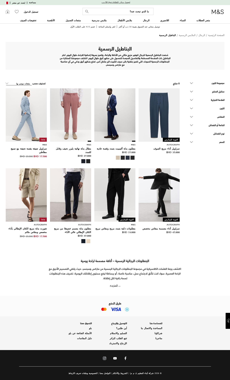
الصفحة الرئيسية (216, 35)
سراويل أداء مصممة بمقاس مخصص (161, 228)
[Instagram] (104, 359)
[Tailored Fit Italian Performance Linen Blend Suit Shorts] (26, 194)
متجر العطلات (203, 20)
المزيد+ (114, 285)
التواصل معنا (105, 373)
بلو (90, 328)
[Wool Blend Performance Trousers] (159, 115)
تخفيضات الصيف (28, 20)
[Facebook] (125, 359)
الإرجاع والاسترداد (118, 343)
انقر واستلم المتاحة (106, 26)
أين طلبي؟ (121, 328)
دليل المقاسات (84, 338)
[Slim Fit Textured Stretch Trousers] (26, 115)
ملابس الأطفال (125, 20)
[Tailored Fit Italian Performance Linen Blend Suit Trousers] (70, 194)
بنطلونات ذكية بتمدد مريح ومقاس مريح (115, 228)
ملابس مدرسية (99, 20)
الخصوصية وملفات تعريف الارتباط (83, 373)
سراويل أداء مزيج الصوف (166, 148)
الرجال (146, 20)
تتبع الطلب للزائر (118, 338)
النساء (183, 20)
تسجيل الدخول (31, 11)
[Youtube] (115, 359)
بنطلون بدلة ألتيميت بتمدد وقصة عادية (116, 148)
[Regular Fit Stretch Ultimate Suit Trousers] (114, 115)
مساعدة (32, 2)
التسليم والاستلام (118, 333)
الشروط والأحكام (120, 373)
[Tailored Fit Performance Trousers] (159, 194)
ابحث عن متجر (18, 3)
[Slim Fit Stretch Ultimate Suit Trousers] (70, 115)
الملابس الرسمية (187, 35)
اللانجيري (164, 20)
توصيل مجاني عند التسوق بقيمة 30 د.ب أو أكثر (139, 26)
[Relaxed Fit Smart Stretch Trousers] (114, 194)
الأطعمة (51, 20)
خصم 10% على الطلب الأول (82, 26)
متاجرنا (158, 338)
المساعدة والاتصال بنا (151, 328)
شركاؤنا (158, 333)
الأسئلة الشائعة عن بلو (80, 333)
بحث (87, 11)
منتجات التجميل (73, 20)
